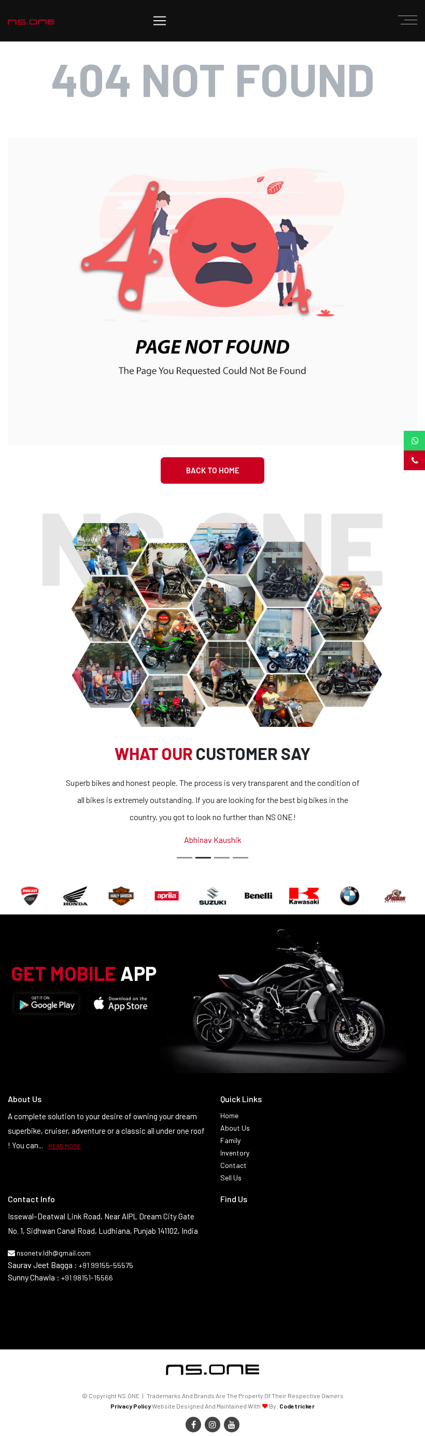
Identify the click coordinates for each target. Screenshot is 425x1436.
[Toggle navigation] (160, 21)
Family (230, 1140)
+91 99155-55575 (106, 1265)
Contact (233, 1165)
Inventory (234, 1152)
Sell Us (231, 1177)
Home (229, 1115)
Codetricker (297, 1406)
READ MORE (64, 1145)
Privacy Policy (130, 1406)
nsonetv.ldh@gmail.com (53, 1252)
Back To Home (212, 470)
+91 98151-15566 (87, 1277)
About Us (235, 1127)
